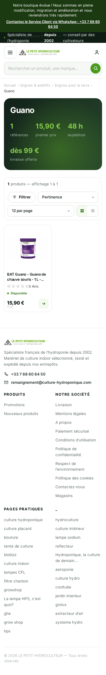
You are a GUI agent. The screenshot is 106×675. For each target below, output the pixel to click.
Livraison (63, 405)
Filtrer (25, 197)
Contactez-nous (70, 487)
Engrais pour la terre (72, 85)
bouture (11, 537)
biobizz (10, 554)
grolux (60, 604)
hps (7, 631)
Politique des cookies (74, 478)
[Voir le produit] (43, 304)
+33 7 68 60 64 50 (28, 374)
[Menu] (10, 52)
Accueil (10, 85)
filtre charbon (16, 581)
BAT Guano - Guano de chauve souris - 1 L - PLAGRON (26, 279)
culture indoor (16, 563)
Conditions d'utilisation (75, 440)
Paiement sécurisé (72, 431)
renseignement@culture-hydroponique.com (51, 382)
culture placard (17, 528)
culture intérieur (69, 528)
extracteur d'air (69, 613)
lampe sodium (68, 537)
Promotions (14, 405)
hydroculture (67, 519)
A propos (63, 422)
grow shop (13, 622)
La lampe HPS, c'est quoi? (22, 601)
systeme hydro (69, 622)
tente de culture (18, 546)
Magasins (64, 495)
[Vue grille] (82, 211)
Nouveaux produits (21, 413)
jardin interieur (68, 596)
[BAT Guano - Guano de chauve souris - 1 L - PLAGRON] (28, 249)
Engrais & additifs (35, 85)
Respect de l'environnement (70, 466)
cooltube (63, 587)
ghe (7, 613)
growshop (13, 590)
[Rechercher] (95, 68)
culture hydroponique (23, 519)
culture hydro (67, 578)
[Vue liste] (92, 211)
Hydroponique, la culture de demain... (77, 557)
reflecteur (64, 546)
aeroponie (64, 569)
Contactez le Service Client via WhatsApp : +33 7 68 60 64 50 (53, 24)
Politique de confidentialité (68, 451)
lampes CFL (14, 572)
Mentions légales (70, 413)
